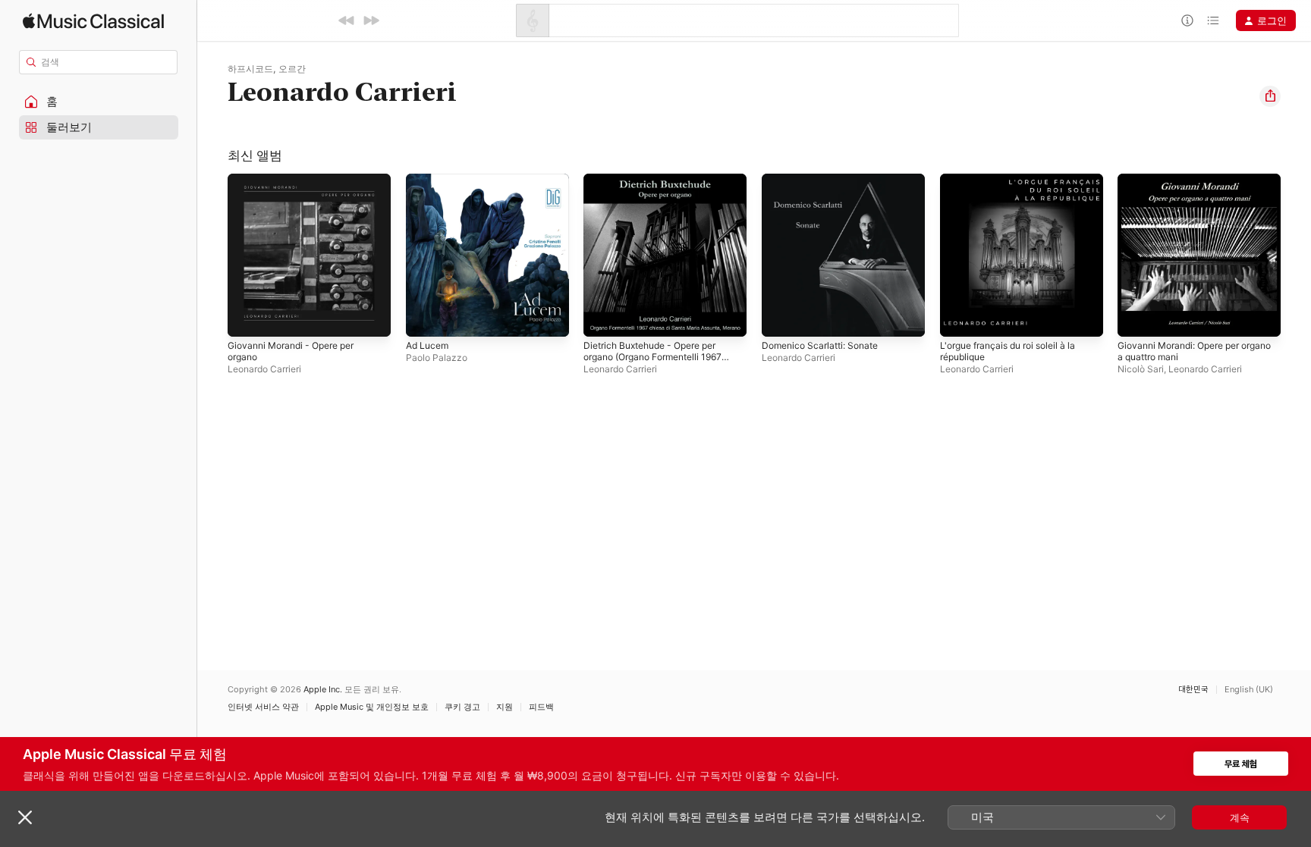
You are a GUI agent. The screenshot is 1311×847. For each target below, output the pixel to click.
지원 (504, 707)
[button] (99, 101)
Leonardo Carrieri (264, 369)
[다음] (371, 20)
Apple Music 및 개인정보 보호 (372, 707)
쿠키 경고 (462, 707)
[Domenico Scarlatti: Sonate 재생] (780, 317)
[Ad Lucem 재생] (424, 317)
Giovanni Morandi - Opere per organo (298, 186)
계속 (1240, 817)
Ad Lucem (429, 180)
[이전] (347, 20)
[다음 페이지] (1295, 255)
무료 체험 (1241, 764)
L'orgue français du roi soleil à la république (1016, 186)
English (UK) (1249, 689)
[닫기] (25, 817)
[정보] (1187, 20)
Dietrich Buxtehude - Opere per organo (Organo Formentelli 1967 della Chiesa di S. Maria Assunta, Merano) (661, 198)
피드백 (541, 707)
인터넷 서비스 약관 (263, 707)
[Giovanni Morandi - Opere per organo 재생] (246, 317)
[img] (93, 21)
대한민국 (1193, 689)
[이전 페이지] (212, 255)
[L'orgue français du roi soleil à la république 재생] (959, 317)
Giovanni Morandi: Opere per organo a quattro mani (1186, 186)
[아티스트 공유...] (1270, 96)
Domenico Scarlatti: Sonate (825, 180)
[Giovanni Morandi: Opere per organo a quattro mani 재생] (1136, 317)
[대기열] (1213, 20)
